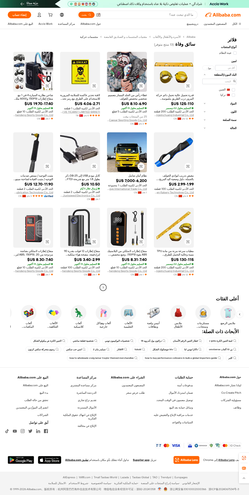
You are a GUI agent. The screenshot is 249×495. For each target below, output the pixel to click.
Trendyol (166, 477)
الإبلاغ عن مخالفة (87, 425)
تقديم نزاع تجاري (87, 400)
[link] (244, 458)
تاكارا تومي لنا (191, 349)
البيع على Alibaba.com (35, 385)
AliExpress (69, 477)
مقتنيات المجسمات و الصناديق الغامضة (125, 36)
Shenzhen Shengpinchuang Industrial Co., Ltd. (174, 115)
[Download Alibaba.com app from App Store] (49, 460)
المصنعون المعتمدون (133, 385)
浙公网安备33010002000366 (188, 489)
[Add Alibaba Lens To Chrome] (186, 460)
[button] (98, 14)
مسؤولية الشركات (231, 400)
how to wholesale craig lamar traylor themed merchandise (101, 358)
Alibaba (191, 36)
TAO (154, 477)
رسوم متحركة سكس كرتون (41, 349)
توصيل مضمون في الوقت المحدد (174, 400)
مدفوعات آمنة (185, 385)
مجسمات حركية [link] (89, 36)
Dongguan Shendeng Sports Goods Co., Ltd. (33, 115)
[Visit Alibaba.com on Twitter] (30, 431)
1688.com (84, 477)
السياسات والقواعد (182, 422)
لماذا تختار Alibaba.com (228, 385)
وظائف (237, 407)
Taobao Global (140, 477)
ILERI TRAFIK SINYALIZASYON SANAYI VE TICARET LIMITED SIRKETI (80, 111)
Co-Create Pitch (231, 392)
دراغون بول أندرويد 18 (151, 340)
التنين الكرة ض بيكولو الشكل (47, 340)
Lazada (124, 477)
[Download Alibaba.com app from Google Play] (21, 460)
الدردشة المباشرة (86, 392)
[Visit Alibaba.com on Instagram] (22, 431)
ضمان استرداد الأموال (181, 392)
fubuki (138, 349)
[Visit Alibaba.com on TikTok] (7, 431)
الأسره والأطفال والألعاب (167, 36)
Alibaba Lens (226, 459)
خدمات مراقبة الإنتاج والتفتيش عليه (173, 414)
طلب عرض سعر (135, 392)
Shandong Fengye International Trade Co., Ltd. (127, 188)
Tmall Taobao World (105, 477)
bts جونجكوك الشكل (163, 349)
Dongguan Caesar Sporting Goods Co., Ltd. (127, 120)
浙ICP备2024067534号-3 (224, 489)
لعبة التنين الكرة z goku (220, 340)
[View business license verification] (159, 489)
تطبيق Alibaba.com (77, 459)
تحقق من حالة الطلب (36, 400)
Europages (181, 477)
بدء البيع (44, 392)
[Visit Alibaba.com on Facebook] (46, 431)
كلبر (230, 358)
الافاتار (120, 349)
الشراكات (42, 414)
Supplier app (141, 459)
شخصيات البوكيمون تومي (117, 340)
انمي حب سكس (74, 349)
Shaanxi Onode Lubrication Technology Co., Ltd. (33, 192)
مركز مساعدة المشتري (83, 385)
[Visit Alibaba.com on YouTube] (14, 431)
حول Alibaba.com (230, 377)
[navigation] (219, 163)
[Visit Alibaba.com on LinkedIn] (38, 431)
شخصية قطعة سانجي (83, 340)
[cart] (50, 15)
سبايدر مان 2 (99, 349)
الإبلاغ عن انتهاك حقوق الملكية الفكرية (79, 416)
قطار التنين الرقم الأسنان (185, 340)
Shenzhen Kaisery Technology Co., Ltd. (174, 192)
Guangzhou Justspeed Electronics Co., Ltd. (80, 195)
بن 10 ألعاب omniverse (220, 349)
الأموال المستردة (87, 407)
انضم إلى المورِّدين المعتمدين (32, 407)
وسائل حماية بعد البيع (181, 407)
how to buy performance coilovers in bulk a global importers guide (181, 358)
